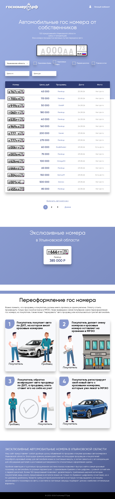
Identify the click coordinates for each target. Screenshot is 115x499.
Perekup (61, 91)
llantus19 (61, 175)
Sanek (61, 133)
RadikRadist (61, 147)
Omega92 (61, 161)
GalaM (61, 105)
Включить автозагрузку (57, 201)
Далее (67, 207)
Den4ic (61, 182)
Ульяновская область (16, 63)
